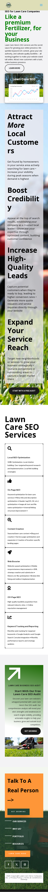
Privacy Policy (16, 878)
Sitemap (24, 879)
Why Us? (17, 829)
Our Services (19, 822)
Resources (18, 844)
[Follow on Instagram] (24, 864)
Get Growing (31, 731)
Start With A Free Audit (24, 391)
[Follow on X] (16, 864)
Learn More (14, 68)
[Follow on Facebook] (8, 864)
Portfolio (18, 837)
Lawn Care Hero (17, 854)
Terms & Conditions (32, 878)
